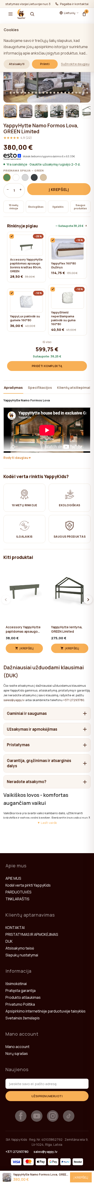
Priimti (45, 64)
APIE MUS (13, 878)
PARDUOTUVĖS (18, 892)
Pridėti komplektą (47, 366)
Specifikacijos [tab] (40, 387)
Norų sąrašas (16, 1053)
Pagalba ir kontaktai (74, 4)
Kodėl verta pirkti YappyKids (28, 885)
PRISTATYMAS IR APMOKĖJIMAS (31, 934)
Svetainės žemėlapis (22, 1018)
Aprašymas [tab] (13, 387)
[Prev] (6, 599)
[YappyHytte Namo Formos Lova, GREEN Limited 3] (41, 111)
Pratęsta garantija (20, 990)
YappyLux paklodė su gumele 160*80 (25, 318)
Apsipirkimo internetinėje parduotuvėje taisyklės (45, 1011)
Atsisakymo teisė (19, 948)
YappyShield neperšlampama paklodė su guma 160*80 (63, 318)
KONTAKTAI (15, 927)
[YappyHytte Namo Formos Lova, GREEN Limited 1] (10, 111)
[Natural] (43, 177)
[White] (16, 177)
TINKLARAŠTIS (17, 898)
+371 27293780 (73, 700)
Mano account (17, 1046)
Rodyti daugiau (15, 457)
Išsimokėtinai (16, 983)
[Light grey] (25, 177)
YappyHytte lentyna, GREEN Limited (66, 629)
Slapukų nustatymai (21, 955)
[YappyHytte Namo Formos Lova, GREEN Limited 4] (57, 111)
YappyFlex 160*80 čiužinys (63, 265)
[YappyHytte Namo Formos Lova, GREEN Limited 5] (72, 111)
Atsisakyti (17, 64)
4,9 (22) (17, 137)
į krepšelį (59, 189)
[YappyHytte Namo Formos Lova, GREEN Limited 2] (26, 111)
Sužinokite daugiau (75, 64)
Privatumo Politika (20, 1004)
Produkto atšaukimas (23, 997)
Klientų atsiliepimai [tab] (73, 387)
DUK (9, 941)
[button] (10, 14)
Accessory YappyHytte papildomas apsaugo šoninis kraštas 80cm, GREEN (26, 265)
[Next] (88, 599)
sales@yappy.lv (14, 700)
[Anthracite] (34, 177)
